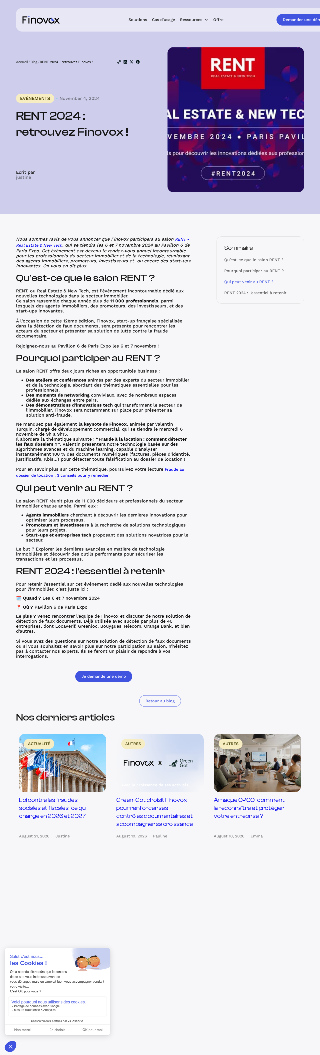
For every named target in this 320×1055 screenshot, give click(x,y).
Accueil (22, 62)
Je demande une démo (104, 676)
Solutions (137, 19)
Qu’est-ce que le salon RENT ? (254, 259)
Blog (34, 62)
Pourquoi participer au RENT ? (254, 270)
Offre (218, 19)
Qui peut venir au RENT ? (249, 281)
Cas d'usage (163, 19)
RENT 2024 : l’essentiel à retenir (255, 292)
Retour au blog (160, 700)
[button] (194, 20)
